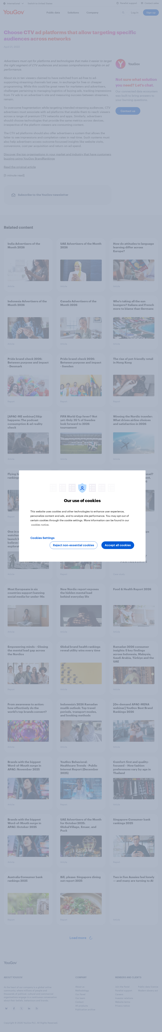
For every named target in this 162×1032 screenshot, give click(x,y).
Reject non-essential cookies (73, 545)
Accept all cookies (118, 545)
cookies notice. (40, 524)
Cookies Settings (42, 538)
